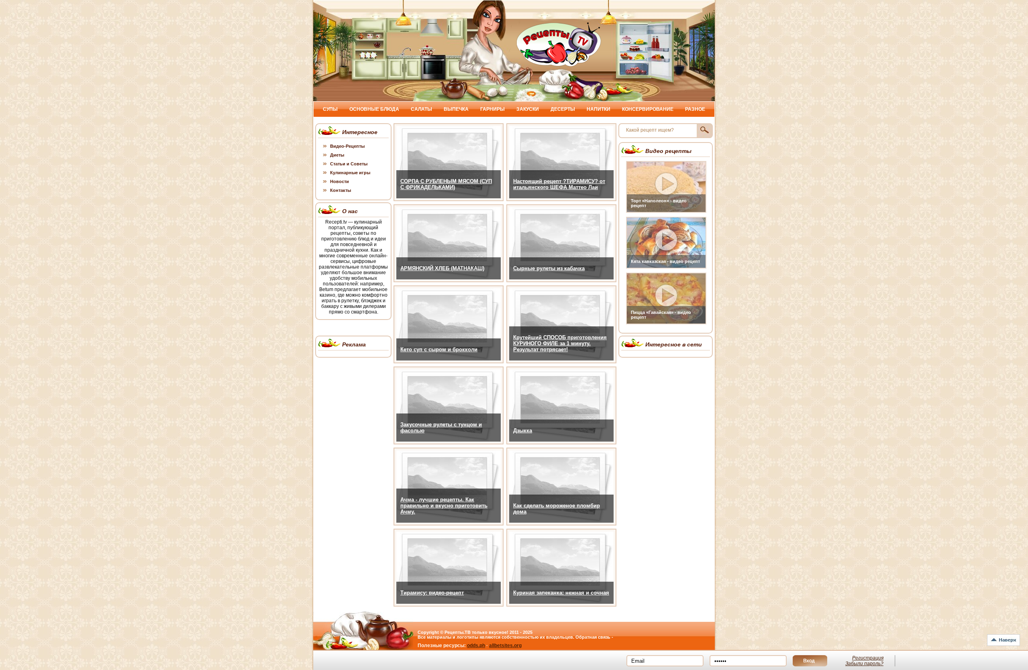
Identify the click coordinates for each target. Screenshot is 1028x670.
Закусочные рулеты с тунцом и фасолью (441, 428)
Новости (339, 181)
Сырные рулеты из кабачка (549, 268)
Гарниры (492, 109)
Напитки (598, 109)
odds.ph (476, 645)
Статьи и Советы (348, 163)
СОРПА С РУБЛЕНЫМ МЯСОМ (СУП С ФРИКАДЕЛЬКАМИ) (446, 184)
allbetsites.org (505, 645)
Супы (330, 109)
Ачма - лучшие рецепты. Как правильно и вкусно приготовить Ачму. (443, 506)
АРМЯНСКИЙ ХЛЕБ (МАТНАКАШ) (442, 268)
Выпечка (456, 109)
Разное (695, 109)
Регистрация (867, 658)
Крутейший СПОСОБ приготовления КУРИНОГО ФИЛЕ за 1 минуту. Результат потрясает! (560, 343)
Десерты (563, 109)
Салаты (421, 109)
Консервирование (647, 109)
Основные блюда (374, 109)
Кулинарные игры (350, 172)
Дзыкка (522, 431)
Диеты (337, 155)
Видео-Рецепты (347, 146)
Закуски (527, 109)
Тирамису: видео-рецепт (432, 593)
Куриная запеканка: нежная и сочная (561, 593)
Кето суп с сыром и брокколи (438, 349)
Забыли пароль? (864, 663)
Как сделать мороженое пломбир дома (556, 509)
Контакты (340, 190)
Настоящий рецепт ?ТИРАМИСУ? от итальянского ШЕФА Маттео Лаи (559, 184)
